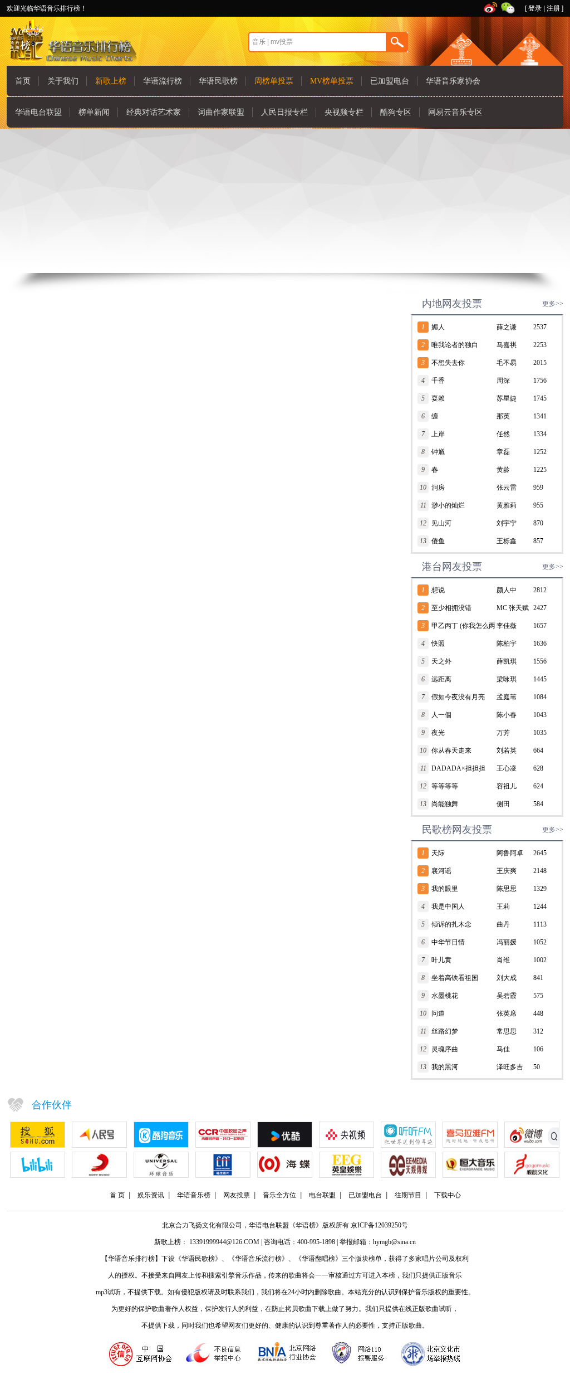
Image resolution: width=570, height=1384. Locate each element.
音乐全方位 (279, 1195)
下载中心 (447, 1195)
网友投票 (236, 1195)
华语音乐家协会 (453, 81)
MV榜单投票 (331, 81)
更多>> (552, 304)
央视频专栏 (344, 112)
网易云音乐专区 (455, 112)
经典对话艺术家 (153, 112)
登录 (535, 8)
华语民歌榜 (218, 81)
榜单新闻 (94, 112)
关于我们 (62, 81)
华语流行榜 (162, 81)
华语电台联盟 (38, 112)
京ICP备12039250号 (379, 1225)
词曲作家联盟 (221, 112)
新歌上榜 (110, 81)
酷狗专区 (395, 112)
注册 (553, 8)
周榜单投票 (273, 81)
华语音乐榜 (193, 1195)
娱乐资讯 (150, 1195)
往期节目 (408, 1195)
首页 (23, 81)
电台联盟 (322, 1195)
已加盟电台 (389, 81)
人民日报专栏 (284, 112)
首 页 (117, 1195)
